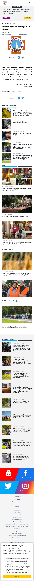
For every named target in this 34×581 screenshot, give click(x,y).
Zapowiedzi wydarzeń (17, 502)
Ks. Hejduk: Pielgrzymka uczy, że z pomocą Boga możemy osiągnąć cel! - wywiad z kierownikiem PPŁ (17, 11)
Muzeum (17, 540)
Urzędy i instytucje (17, 517)
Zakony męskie (17, 528)
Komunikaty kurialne (17, 504)
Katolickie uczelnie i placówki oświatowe (17, 535)
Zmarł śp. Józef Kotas (20, 122)
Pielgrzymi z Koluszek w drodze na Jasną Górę (21, 402)
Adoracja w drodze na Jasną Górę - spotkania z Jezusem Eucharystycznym (22, 416)
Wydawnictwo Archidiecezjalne (17, 542)
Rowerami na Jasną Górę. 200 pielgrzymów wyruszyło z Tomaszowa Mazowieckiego (22, 444)
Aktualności (17, 497)
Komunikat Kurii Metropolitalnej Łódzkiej (17, 28)
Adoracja (28, 17)
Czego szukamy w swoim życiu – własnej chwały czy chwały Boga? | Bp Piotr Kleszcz (17, 243)
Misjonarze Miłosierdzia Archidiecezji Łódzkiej (17, 515)
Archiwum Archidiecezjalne (17, 538)
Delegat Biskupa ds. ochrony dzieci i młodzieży (17, 526)
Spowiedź (6, 17)
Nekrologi (17, 506)
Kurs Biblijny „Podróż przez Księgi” (22, 134)
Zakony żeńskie (17, 531)
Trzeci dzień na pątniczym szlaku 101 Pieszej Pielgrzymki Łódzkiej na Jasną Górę (21, 375)
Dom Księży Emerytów (17, 533)
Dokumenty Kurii (17, 522)
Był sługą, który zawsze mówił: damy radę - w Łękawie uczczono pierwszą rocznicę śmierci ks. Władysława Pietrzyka (22, 390)
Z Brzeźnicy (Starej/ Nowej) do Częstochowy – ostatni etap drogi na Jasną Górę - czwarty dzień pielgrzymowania (22, 113)
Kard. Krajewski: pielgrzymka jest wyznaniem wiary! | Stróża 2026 (17, 189)
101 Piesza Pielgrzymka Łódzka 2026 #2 (14, 327)
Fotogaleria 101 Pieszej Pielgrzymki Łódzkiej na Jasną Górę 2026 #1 (21, 457)
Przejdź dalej (17, 576)
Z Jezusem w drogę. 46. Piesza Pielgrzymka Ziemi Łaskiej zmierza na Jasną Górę (22, 430)
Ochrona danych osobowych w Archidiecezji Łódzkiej (17, 524)
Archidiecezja (17, 499)
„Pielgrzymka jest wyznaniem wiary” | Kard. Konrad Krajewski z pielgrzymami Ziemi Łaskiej (22, 361)
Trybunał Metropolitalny (17, 519)
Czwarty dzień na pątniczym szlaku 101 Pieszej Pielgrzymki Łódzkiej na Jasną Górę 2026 (17, 274)
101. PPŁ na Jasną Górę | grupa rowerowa (15, 216)
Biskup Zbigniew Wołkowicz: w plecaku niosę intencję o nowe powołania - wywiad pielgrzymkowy (22, 146)
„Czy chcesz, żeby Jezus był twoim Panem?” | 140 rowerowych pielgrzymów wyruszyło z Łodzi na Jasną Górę (22, 348)
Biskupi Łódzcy (17, 512)
